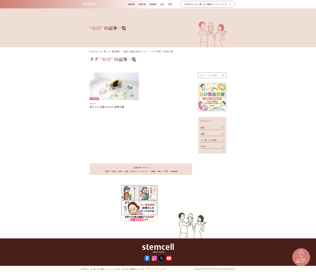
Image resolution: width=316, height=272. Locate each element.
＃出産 (120, 171)
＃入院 (165, 171)
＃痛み (159, 171)
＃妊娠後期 (173, 171)
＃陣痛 (153, 171)
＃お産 (126, 171)
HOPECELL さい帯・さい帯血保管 (105, 51)
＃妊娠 (107, 171)
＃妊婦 (113, 171)
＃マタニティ (144, 171)
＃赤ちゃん (134, 171)
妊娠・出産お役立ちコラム (135, 51)
